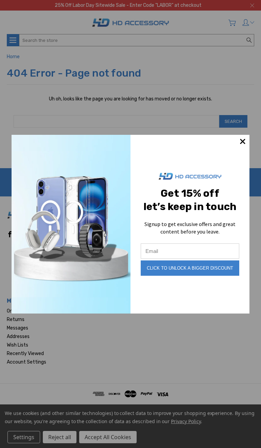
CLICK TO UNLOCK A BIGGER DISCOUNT (190, 268)
